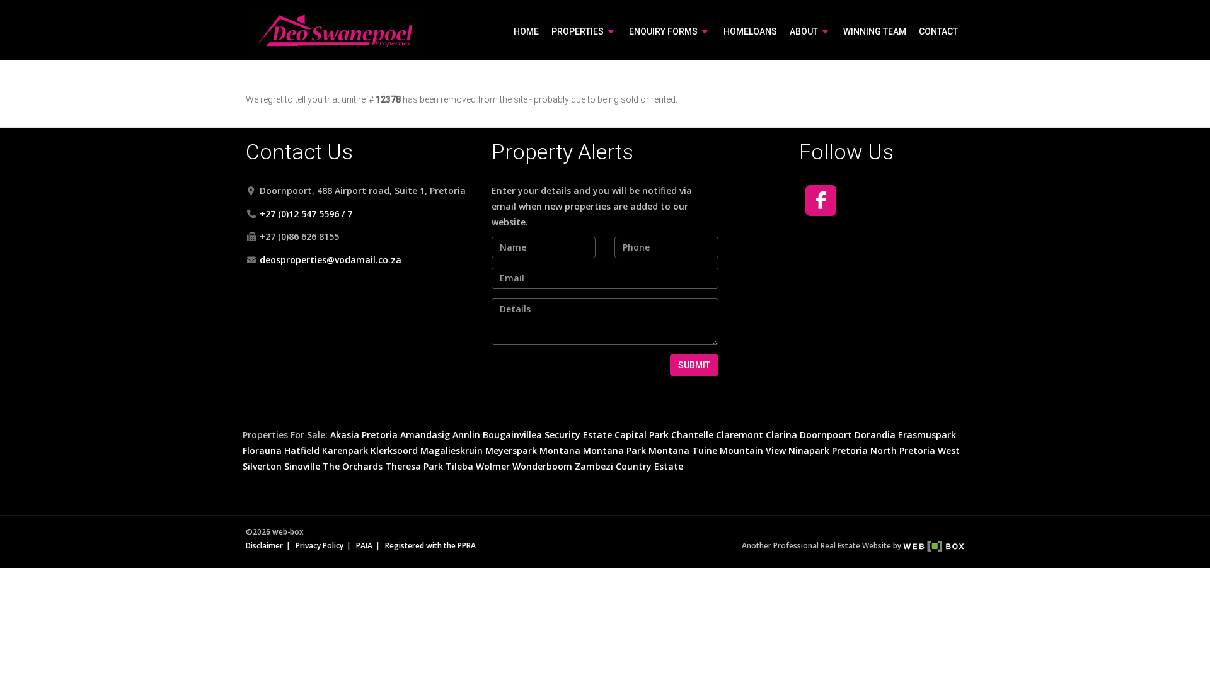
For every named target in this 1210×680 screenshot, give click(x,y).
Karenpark (345, 450)
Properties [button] (578, 31)
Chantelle (692, 435)
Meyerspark (511, 450)
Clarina (781, 435)
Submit (694, 365)
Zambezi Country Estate (629, 466)
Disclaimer (264, 545)
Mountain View (753, 450)
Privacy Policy (319, 545)
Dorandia (875, 435)
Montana (559, 450)
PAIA (364, 545)
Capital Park (641, 435)
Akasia (344, 435)
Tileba (459, 466)
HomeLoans (750, 31)
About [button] (805, 31)
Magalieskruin (451, 450)
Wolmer (493, 466)
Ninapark (808, 450)
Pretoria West (929, 450)
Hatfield (302, 450)
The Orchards (353, 466)
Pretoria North (864, 450)
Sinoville (302, 466)
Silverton (262, 466)
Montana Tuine (682, 450)
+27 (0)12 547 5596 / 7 (306, 214)
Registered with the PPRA (430, 545)
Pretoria (380, 435)
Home (526, 31)
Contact (938, 31)
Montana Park (614, 450)
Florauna (262, 450)
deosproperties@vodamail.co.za (330, 260)
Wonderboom (542, 466)
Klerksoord (394, 450)
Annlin (466, 435)
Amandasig (425, 435)
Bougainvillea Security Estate (547, 435)
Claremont (739, 435)
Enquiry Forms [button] (664, 31)
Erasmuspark (927, 435)
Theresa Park (414, 466)
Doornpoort (826, 435)
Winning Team (874, 31)
